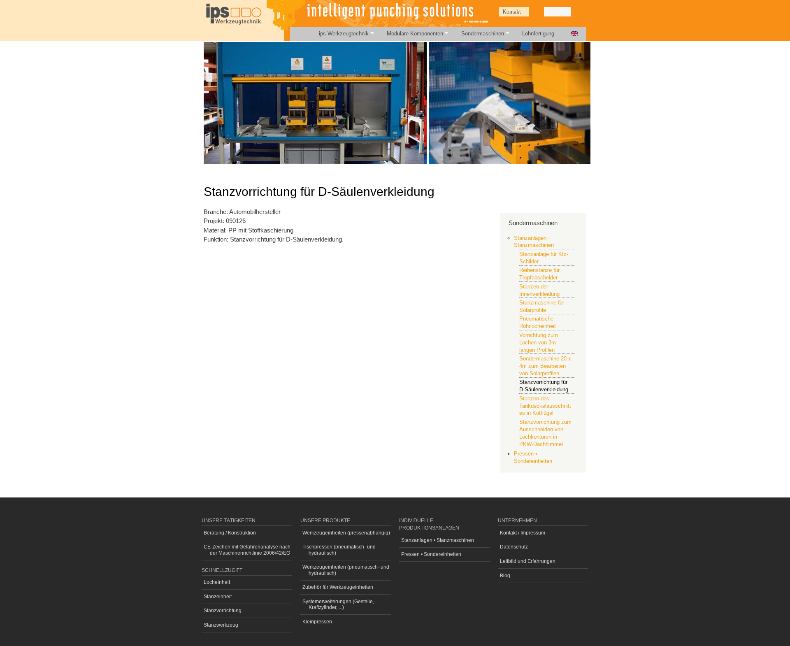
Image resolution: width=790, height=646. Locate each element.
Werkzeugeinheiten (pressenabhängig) (346, 533)
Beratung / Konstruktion (230, 533)
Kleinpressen (317, 622)
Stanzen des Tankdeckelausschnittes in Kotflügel (545, 405)
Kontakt (511, 12)
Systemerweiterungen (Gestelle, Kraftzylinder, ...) (338, 604)
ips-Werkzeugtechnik (339, 33)
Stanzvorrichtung (223, 610)
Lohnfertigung (538, 34)
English (574, 34)
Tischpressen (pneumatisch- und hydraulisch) (339, 549)
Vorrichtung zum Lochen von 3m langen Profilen (538, 342)
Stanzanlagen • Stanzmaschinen (437, 540)
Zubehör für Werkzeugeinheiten (337, 587)
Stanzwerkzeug (221, 625)
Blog (505, 576)
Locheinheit (217, 582)
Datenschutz (514, 547)
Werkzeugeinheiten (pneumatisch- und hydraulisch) (345, 570)
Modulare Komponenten (410, 33)
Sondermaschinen (478, 33)
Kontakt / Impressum (522, 533)
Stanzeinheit (218, 597)
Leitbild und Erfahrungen (527, 561)
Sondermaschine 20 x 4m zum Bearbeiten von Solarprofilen (545, 366)
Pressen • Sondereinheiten (431, 554)
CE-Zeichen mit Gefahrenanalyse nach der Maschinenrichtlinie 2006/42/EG (247, 549)
